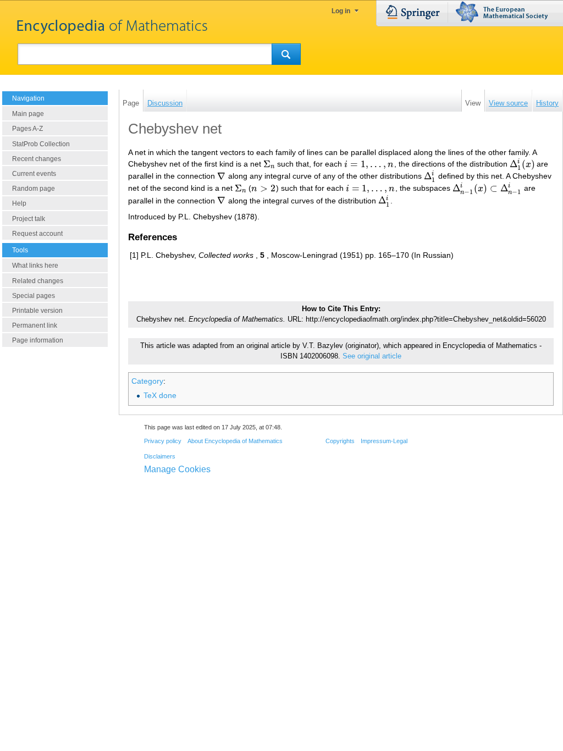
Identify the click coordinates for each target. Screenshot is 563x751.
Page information (37, 340)
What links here (35, 265)
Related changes (37, 281)
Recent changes (36, 159)
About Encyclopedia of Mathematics (235, 441)
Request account (37, 234)
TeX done (159, 395)
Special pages (33, 296)
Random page (33, 188)
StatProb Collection (41, 144)
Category (147, 381)
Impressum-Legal (384, 441)
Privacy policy (162, 441)
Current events (34, 174)
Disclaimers (159, 456)
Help (19, 203)
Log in (341, 11)
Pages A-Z (27, 128)
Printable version (37, 310)
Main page (28, 114)
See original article (372, 356)
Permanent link (34, 325)
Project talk (28, 219)
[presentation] (269, 164)
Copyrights (340, 441)
